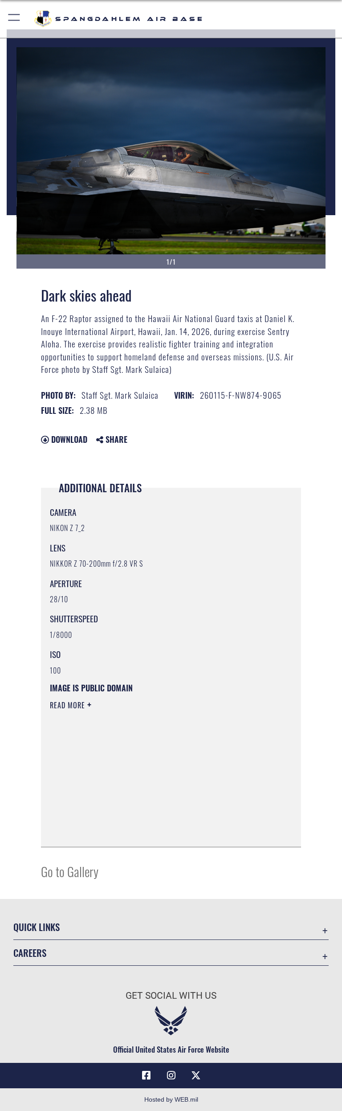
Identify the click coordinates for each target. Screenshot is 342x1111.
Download (68, 439)
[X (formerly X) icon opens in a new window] (196, 1075)
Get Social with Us (171, 995)
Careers (29, 953)
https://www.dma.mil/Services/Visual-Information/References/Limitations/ (154, 774)
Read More (68, 705)
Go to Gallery (69, 871)
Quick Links (36, 927)
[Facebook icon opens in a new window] (146, 1075)
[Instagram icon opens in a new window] (171, 1075)
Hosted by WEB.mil (171, 1099)
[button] (14, 19)
